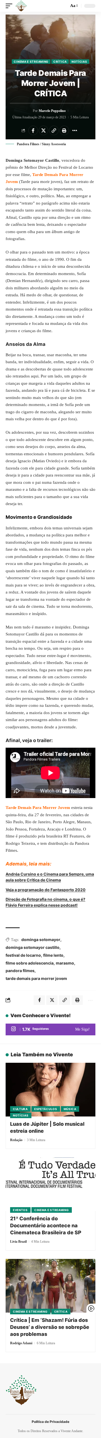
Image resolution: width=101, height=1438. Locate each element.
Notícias (79, 61)
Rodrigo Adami (21, 1343)
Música (70, 1109)
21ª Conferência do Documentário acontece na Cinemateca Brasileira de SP (45, 1225)
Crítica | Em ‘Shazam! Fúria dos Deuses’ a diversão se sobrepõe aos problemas (49, 1327)
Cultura (20, 1109)
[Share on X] (43, 130)
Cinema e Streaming (31, 61)
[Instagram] (50, 1029)
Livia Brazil (18, 1242)
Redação (16, 1140)
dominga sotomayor (40, 939)
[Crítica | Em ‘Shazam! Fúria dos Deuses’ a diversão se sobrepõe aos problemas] (50, 1286)
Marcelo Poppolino (52, 111)
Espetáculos (45, 1109)
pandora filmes (20, 970)
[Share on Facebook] (33, 130)
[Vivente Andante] (21, 6)
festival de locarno (23, 955)
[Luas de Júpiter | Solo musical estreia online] (50, 1089)
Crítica (60, 61)
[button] (10, 6)
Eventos (20, 1210)
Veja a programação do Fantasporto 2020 (46, 889)
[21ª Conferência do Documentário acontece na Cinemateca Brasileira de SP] (50, 1184)
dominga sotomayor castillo (32, 947)
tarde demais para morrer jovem (36, 978)
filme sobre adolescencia (30, 963)
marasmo (65, 963)
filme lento (53, 955)
